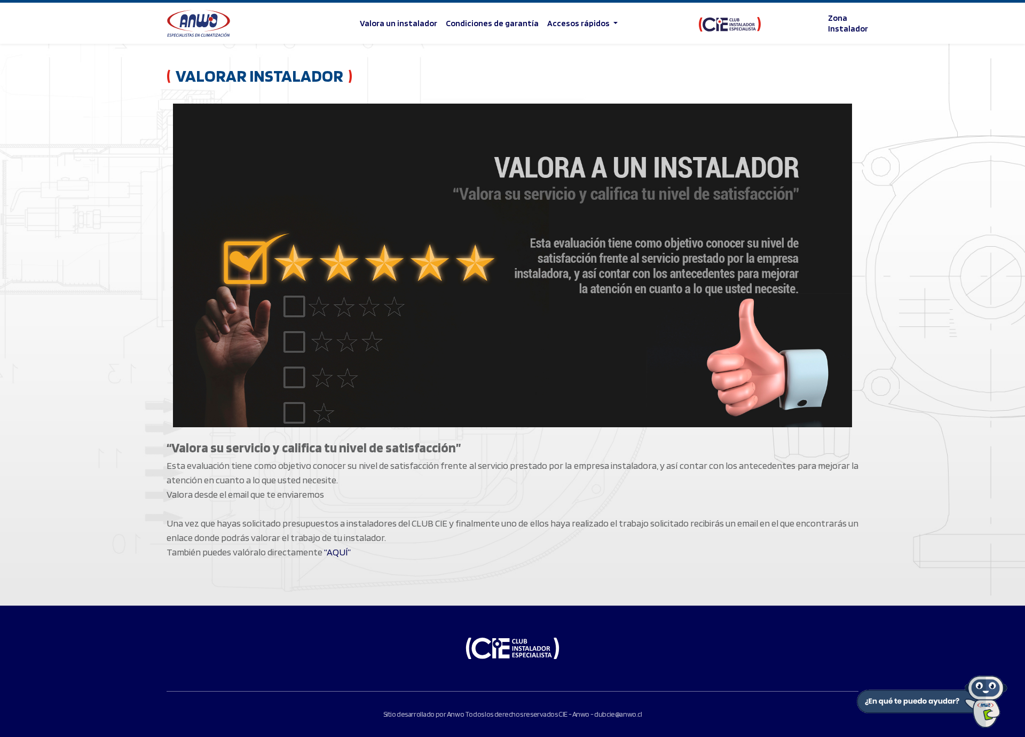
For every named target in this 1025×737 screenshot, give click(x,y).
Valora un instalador (398, 23)
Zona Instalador (835, 23)
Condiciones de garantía (492, 23)
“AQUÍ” (337, 552)
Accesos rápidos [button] (579, 23)
